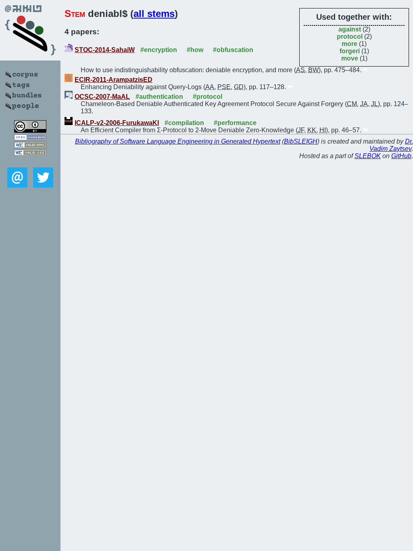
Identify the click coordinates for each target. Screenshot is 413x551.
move (349, 58)
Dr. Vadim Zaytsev (391, 145)
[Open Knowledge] (30, 138)
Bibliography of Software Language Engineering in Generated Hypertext (177, 141)
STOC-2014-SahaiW (105, 49)
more (349, 43)
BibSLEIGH (300, 141)
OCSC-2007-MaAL (102, 96)
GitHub (401, 155)
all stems (154, 13)
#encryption (158, 49)
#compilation (184, 122)
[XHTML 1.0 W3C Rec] (30, 145)
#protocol (207, 96)
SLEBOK (368, 155)
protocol (350, 36)
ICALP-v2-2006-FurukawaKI (117, 122)
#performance (235, 122)
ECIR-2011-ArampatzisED (113, 79)
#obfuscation (233, 49)
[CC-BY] (30, 130)
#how (195, 49)
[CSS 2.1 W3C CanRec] (30, 161)
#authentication (159, 96)
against (349, 29)
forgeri (350, 51)
